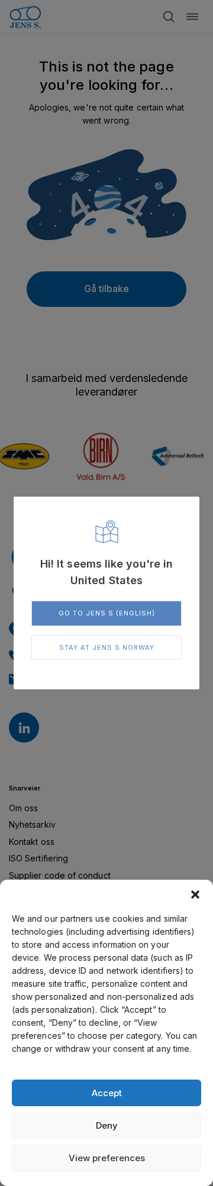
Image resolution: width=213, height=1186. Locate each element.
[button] (195, 894)
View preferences (107, 1158)
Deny (107, 1125)
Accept (107, 1092)
